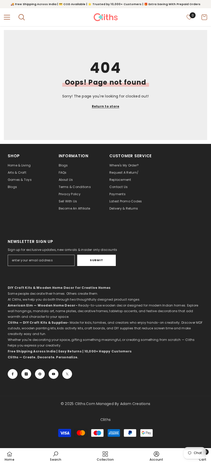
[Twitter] (67, 374)
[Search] (22, 17)
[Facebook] (12, 374)
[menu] (7, 17)
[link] (55, 456)
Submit (96, 260)
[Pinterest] (40, 374)
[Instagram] (26, 374)
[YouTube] (53, 374)
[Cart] (204, 17)
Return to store (105, 106)
